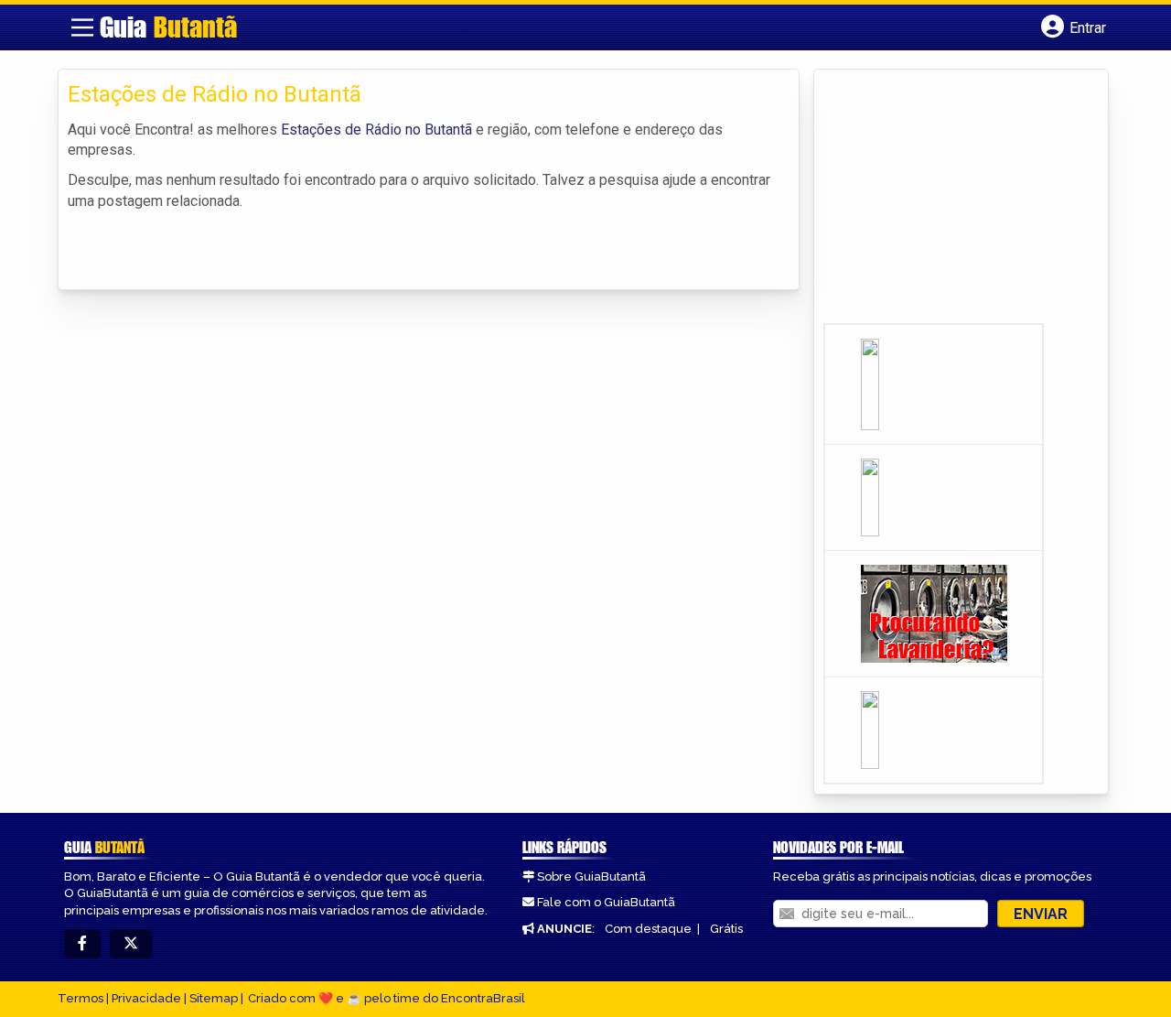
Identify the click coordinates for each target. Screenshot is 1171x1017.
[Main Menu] (82, 27)
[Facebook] (82, 944)
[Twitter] (131, 944)
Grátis (726, 929)
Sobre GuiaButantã (591, 876)
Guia (168, 26)
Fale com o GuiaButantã (606, 902)
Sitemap (213, 998)
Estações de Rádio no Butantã (376, 129)
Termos (80, 998)
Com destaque (648, 929)
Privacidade (146, 998)
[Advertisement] (960, 202)
